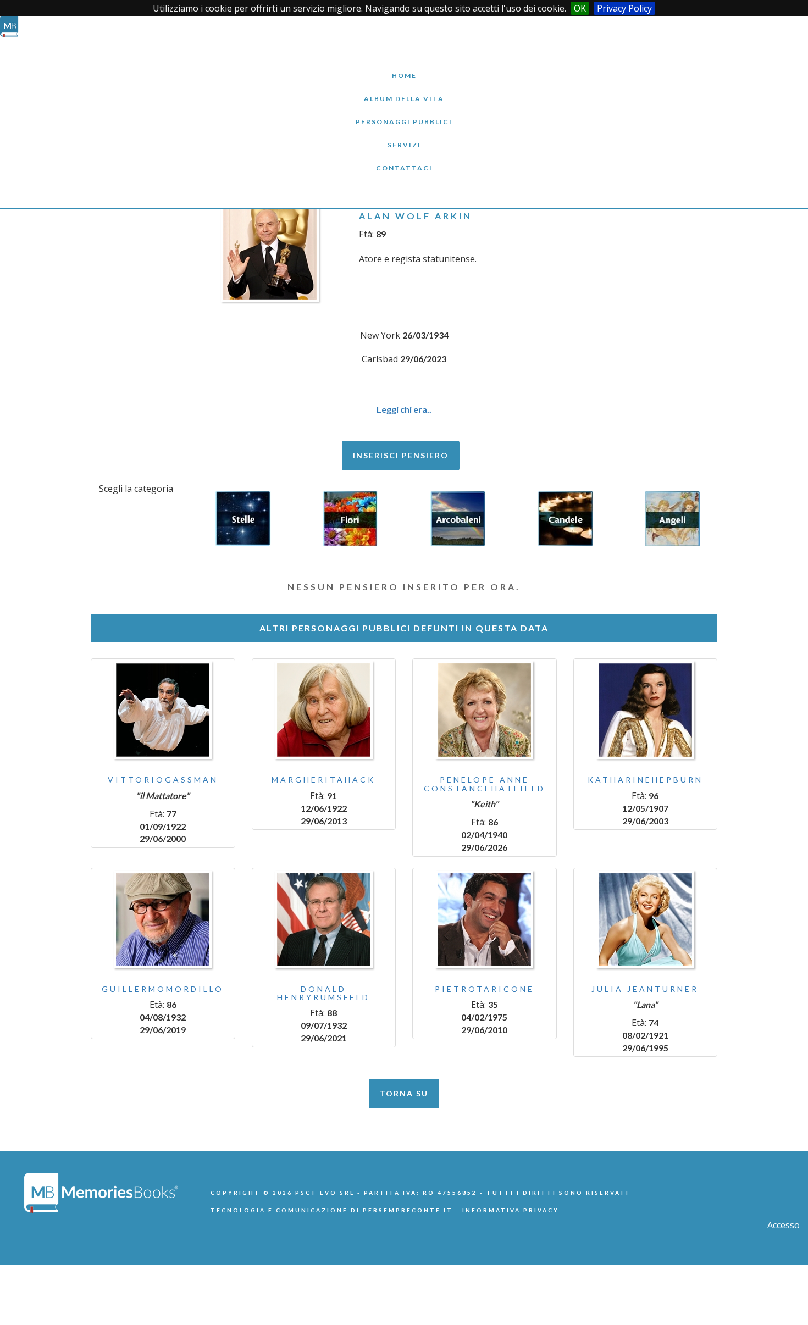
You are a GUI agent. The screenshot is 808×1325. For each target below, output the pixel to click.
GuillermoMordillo (163, 989)
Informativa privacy (510, 1210)
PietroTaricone (484, 989)
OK (580, 8)
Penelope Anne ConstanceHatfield (484, 783)
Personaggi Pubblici (404, 113)
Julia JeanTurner (645, 989)
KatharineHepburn (645, 779)
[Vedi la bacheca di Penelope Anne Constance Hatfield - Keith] (484, 710)
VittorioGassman (163, 779)
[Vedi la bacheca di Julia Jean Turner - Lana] (645, 919)
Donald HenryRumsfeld (323, 993)
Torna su (404, 1093)
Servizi (404, 136)
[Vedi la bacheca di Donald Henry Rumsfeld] (324, 919)
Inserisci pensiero (401, 455)
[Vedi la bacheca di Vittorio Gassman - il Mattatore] (163, 710)
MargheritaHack (323, 779)
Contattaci (404, 159)
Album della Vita (404, 90)
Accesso (783, 1225)
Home (404, 67)
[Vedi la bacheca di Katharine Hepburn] (645, 710)
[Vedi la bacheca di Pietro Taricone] (484, 919)
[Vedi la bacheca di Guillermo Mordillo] (163, 919)
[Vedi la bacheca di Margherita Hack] (324, 710)
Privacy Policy (624, 8)
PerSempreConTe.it (408, 1210)
